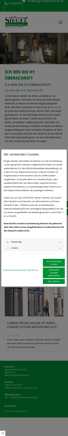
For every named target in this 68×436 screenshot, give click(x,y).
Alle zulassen (54, 281)
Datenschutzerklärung (14, 270)
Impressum (32, 270)
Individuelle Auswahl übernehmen (54, 273)
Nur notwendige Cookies (54, 262)
